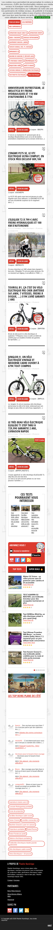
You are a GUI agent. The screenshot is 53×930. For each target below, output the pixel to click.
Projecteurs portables (17, 829)
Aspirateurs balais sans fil (18, 33)
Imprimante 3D (14, 51)
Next (43, 684)
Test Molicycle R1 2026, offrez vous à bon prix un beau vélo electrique (15, 519)
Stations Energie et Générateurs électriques (24, 70)
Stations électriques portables (20, 838)
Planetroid (10, 899)
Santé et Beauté (29, 65)
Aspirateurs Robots (36, 33)
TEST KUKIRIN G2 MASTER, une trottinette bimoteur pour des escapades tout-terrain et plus (33, 599)
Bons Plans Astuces (14, 891)
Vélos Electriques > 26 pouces (32, 99)
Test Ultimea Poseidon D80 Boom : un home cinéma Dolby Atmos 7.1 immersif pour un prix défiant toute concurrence (34, 636)
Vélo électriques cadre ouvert (20, 849)
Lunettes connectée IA (30, 820)
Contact (10, 880)
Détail (11, 130)
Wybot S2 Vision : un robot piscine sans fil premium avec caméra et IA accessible (33, 579)
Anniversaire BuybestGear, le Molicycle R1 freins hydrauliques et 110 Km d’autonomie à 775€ (26, 92)
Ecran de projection (16, 811)
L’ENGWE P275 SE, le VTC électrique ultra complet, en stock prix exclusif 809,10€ (26, 156)
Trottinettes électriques (17, 75)
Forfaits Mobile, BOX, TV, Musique (20, 47)
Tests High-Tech (29, 643)
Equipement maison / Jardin (18, 42)
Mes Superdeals (15, 26)
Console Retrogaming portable (20, 807)
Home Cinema (14, 820)
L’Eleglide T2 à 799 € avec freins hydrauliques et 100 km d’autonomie (24, 222)
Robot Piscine (32, 829)
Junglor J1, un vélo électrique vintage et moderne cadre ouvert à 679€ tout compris (23, 361)
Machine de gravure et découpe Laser (21, 56)
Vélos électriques (34, 75)
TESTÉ (37, 103)
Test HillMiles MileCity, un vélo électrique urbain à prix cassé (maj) (34, 616)
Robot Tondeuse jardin (17, 834)
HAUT (50, 925)
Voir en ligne (23, 130)
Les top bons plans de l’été (24, 696)
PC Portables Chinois (16, 61)
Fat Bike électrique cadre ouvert (20, 816)
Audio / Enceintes (15, 37)
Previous (11, 684)
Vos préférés (27, 22)
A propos (17, 880)
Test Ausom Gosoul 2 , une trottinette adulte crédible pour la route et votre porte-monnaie (33, 655)
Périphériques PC (30, 61)
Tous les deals (14, 22)
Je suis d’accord (42, 17)
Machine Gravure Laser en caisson (22, 825)
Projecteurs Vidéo (15, 65)
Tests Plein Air (28, 585)
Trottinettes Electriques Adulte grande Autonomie (23, 844)
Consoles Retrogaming (31, 37)
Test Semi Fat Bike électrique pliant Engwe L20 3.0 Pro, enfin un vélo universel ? (25, 519)
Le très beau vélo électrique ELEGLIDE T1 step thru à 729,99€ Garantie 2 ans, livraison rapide (25, 426)
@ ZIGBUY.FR (13, 231)
